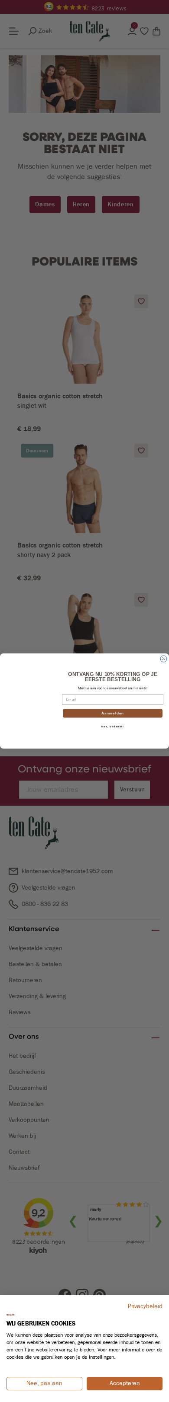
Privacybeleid (145, 1306)
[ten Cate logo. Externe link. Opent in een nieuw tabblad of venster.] (10, 1315)
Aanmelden (112, 713)
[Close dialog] (163, 659)
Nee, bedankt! (112, 726)
